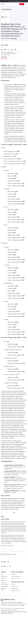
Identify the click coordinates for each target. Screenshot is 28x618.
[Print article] (12, 50)
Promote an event (15, 578)
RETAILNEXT (14, 38)
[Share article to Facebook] (5, 50)
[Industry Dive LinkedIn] (2, 566)
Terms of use (11, 611)
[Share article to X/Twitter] (8, 50)
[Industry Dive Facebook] (4, 566)
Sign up (21, 4)
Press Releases (4, 586)
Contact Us (3, 578)
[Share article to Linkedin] (2, 50)
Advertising (13, 574)
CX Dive (13, 584)
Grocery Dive (14, 586)
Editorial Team (4, 576)
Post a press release (15, 576)
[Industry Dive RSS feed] (10, 566)
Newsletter (3, 580)
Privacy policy (4, 611)
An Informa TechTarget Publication (14, 1)
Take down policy (19, 611)
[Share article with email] (15, 50)
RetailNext (15, 65)
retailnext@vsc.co (5, 58)
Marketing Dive (14, 588)
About (2, 574)
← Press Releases (6, 9)
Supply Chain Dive (15, 590)
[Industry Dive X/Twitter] (7, 566)
